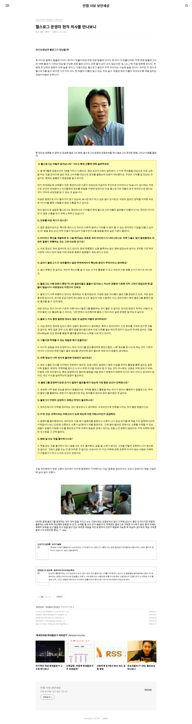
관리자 (105, 718)
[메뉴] (7, 5)
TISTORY (96, 718)
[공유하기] (46, 597)
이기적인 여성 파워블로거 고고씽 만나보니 (50, 611)
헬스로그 (125, 64)
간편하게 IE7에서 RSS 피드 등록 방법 (49, 617)
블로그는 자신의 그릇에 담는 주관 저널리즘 (50, 624)
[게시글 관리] (49, 597)
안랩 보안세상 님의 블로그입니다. (54, 691)
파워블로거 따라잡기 (53, 607)
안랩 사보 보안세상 (96, 5)
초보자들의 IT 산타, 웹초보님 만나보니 (49, 621)
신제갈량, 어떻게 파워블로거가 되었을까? (50, 614)
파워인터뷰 (40, 607)
